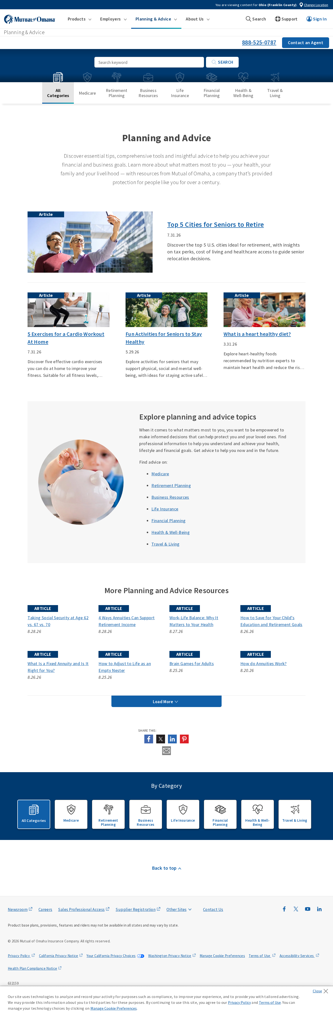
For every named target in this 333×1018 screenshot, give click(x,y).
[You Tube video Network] (308, 911)
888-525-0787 (259, 42)
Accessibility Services (297, 955)
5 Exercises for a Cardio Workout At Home (66, 337)
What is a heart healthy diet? (257, 333)
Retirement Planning (116, 93)
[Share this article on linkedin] (172, 739)
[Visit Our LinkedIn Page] (319, 911)
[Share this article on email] (166, 751)
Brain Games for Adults (191, 663)
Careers (45, 909)
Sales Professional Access (81, 909)
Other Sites (176, 909)
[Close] (322, 989)
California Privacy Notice (58, 955)
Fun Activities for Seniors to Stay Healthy (164, 337)
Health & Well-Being (243, 93)
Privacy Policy (19, 955)
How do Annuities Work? (263, 663)
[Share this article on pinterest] (184, 739)
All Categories (58, 93)
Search (225, 62)
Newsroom (18, 909)
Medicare (87, 93)
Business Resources (148, 93)
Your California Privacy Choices (111, 955)
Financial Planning (212, 93)
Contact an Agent (305, 42)
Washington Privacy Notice (169, 955)
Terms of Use (260, 955)
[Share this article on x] (161, 739)
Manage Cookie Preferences (222, 955)
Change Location (316, 5)
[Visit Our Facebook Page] (284, 911)
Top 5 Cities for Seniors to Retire (215, 224)
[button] (79, 19)
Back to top (164, 868)
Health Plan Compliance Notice (32, 968)
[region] (166, 1002)
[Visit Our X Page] (296, 911)
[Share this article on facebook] (149, 739)
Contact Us (213, 909)
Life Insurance (180, 93)
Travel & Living (275, 93)
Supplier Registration (136, 909)
